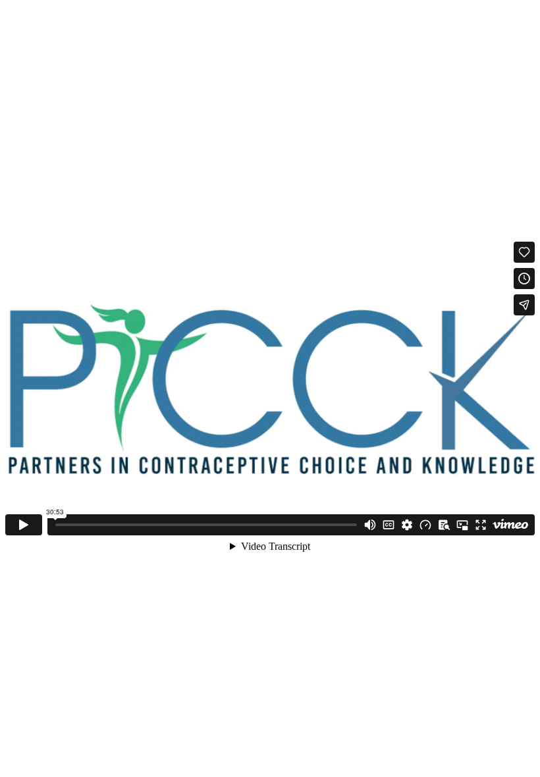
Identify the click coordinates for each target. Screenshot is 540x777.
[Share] (524, 304)
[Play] (23, 524)
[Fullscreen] (481, 525)
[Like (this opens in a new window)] (524, 252)
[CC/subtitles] (388, 525)
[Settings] (407, 525)
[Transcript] (444, 525)
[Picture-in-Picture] (462, 525)
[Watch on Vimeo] (510, 525)
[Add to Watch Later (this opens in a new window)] (524, 278)
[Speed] (425, 525)
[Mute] (370, 525)
